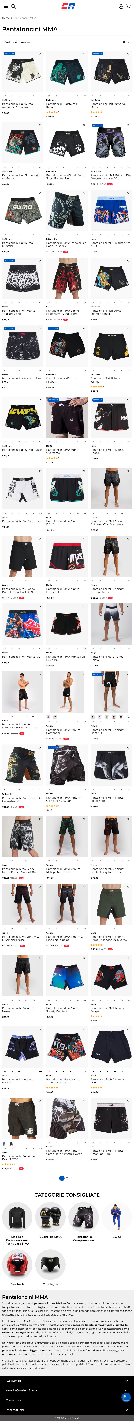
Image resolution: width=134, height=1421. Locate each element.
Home (6, 18)
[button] (126, 1397)
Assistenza (13, 1380)
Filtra (126, 42)
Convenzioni (14, 1400)
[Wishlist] (39, 52)
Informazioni (15, 1410)
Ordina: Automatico (18, 42)
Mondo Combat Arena (21, 1390)
